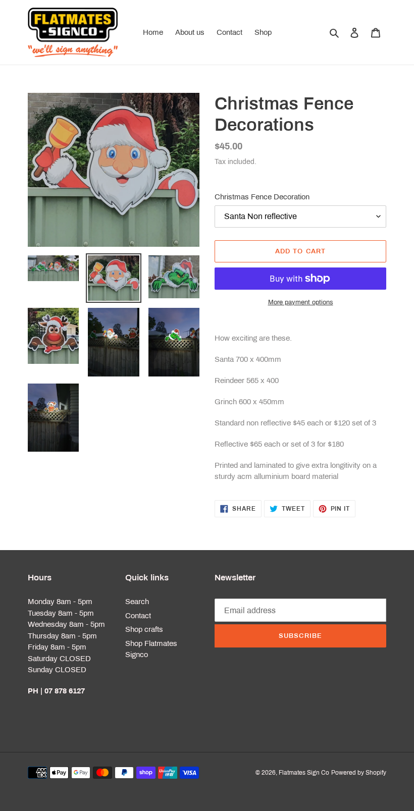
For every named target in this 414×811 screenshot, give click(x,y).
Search (137, 602)
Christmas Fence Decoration (262, 197)
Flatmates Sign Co (304, 772)
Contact (138, 616)
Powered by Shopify (358, 772)
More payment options (300, 302)
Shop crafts (144, 629)
